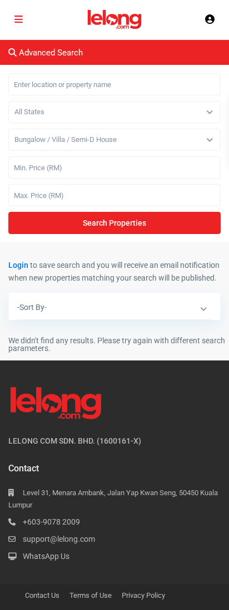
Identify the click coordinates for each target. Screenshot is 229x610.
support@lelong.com (59, 539)
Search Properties (114, 222)
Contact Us (42, 595)
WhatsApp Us (46, 556)
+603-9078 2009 (51, 521)
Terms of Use (90, 595)
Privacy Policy (143, 595)
